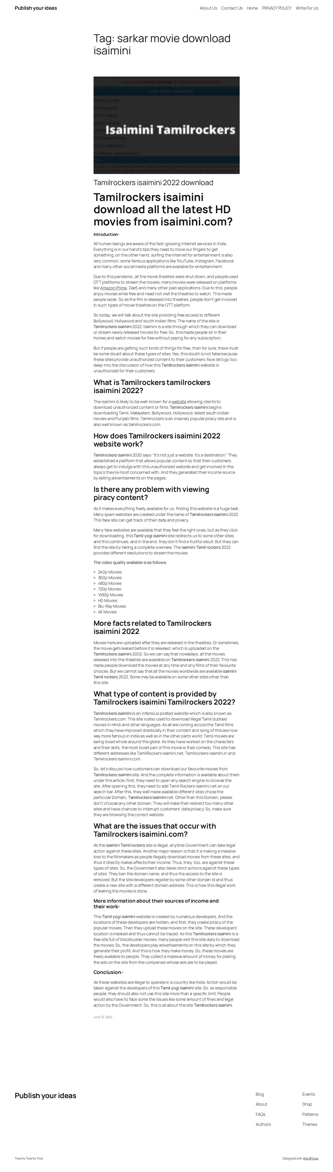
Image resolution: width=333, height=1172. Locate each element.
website (179, 401)
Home (252, 8)
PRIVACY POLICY (277, 8)
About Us (208, 8)
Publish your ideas (36, 8)
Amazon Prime (113, 287)
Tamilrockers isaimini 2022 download (154, 182)
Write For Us (307, 8)
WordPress (310, 1158)
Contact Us (232, 8)
